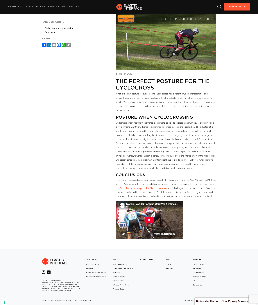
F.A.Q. (195, 281)
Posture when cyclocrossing (59, 28)
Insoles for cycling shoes (96, 277)
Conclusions (51, 32)
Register (169, 268)
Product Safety (119, 277)
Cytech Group (198, 264)
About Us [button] (53, 7)
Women (163, 188)
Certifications (198, 272)
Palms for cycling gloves (96, 272)
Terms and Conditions (192, 300)
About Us (197, 259)
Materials (116, 272)
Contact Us (197, 285)
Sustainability (198, 268)
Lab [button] (26, 7)
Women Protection (121, 285)
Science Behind (119, 281)
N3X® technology (120, 264)
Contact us (67, 7)
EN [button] (76, 7)
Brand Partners (146, 259)
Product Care (118, 289)
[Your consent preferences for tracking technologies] (4, 302)
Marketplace (39, 7)
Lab (114, 259)
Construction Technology (123, 268)
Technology (91, 259)
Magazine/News (199, 277)
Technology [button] (14, 7)
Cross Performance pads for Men (136, 188)
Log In (168, 264)
